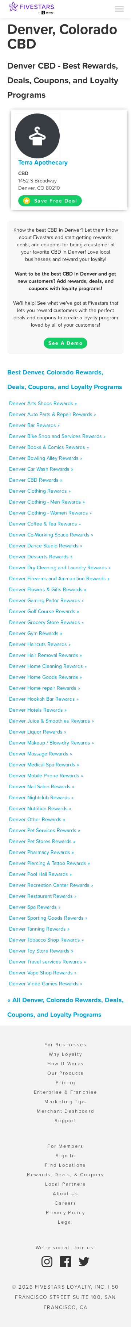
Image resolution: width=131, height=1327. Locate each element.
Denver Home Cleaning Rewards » (48, 666)
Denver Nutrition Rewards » (40, 808)
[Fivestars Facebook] (66, 1261)
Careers (65, 1203)
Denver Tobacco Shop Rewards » (46, 939)
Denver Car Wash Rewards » (41, 469)
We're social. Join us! (66, 1247)
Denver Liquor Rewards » (37, 731)
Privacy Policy (65, 1212)
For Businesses (65, 1044)
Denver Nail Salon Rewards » (41, 786)
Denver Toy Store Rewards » (41, 950)
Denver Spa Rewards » (34, 907)
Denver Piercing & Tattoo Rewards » (49, 863)
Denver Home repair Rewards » (44, 688)
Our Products (65, 1073)
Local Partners (65, 1184)
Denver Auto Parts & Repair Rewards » (52, 414)
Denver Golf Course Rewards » (44, 611)
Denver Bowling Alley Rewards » (45, 458)
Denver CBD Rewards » (35, 480)
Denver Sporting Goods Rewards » (48, 918)
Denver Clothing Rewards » (40, 491)
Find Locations (65, 1165)
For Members (65, 1146)
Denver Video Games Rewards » (45, 983)
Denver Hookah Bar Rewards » (44, 699)
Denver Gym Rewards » (35, 633)
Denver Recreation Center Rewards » (51, 885)
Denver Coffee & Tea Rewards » (45, 523)
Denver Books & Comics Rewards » (49, 447)
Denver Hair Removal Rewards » (45, 655)
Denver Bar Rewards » (34, 425)
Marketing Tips (65, 1101)
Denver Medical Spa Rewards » (44, 764)
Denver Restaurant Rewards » (42, 896)
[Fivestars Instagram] (48, 1261)
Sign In (65, 1155)
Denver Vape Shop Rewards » (42, 972)
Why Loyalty (65, 1054)
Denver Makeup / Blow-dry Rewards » (51, 742)
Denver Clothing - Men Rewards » (47, 501)
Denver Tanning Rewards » (39, 928)
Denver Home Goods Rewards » (45, 677)
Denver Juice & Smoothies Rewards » (51, 720)
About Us (65, 1193)
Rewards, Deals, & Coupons (65, 1174)
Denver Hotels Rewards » (38, 709)
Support (65, 1120)
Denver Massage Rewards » (40, 753)
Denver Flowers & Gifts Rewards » (47, 589)
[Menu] (119, 8)
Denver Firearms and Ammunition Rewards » (59, 578)
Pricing (65, 1082)
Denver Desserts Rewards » (40, 556)
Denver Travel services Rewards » (47, 961)
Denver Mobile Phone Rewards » (46, 775)
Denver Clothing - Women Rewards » (50, 512)
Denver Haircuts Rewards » (40, 644)
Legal (66, 1222)
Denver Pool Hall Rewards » (40, 874)
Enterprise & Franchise (66, 1092)
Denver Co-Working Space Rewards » (51, 534)
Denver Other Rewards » (37, 819)
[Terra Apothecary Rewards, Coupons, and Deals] (37, 135)
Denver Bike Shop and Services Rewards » (57, 436)
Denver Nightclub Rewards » (41, 797)
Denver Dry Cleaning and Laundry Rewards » (60, 567)
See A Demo (65, 343)
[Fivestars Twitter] (84, 1261)
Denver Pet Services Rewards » (44, 830)
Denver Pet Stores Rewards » (42, 841)
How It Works (65, 1063)
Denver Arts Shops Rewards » (43, 403)
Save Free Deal (54, 200)
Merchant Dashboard (65, 1111)
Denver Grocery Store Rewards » (46, 622)
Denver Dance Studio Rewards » (45, 545)
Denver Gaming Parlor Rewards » (46, 600)
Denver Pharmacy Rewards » (41, 852)
